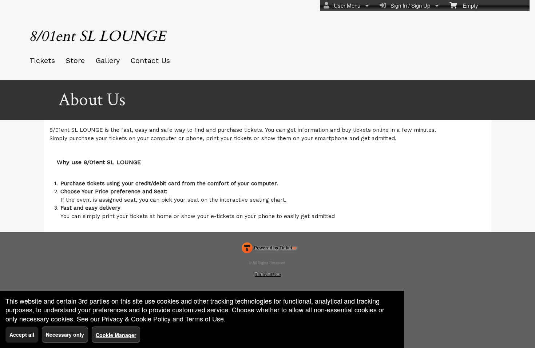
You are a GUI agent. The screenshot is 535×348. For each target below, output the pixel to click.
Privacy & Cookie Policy (136, 318)
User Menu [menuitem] (345, 5)
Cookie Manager (116, 335)
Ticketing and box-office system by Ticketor (269, 249)
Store (75, 60)
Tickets (42, 60)
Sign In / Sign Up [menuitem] (409, 5)
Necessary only (65, 334)
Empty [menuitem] (467, 5)
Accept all (21, 334)
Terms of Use (268, 273)
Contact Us (150, 60)
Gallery (108, 60)
